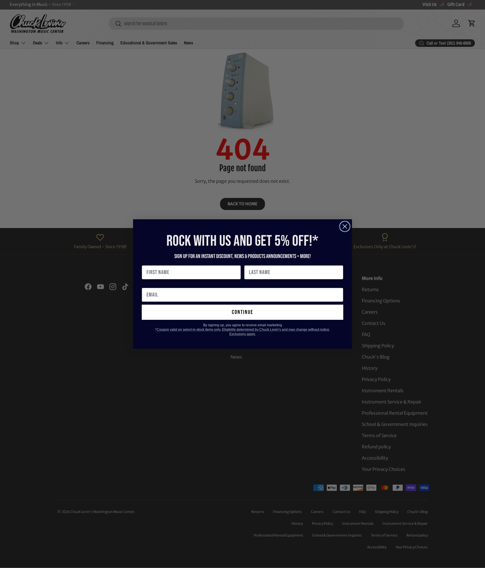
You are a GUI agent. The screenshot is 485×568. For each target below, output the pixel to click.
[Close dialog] (345, 226)
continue (242, 312)
